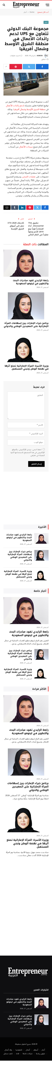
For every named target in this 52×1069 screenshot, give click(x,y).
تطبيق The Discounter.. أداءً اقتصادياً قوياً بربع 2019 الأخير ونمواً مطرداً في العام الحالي (38, 229)
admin (40, 55)
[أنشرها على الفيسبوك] (42, 66)
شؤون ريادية (40, 1054)
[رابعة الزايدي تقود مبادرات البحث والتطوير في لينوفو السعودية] (26, 263)
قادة (17, 1054)
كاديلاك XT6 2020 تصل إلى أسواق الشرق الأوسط (16, 226)
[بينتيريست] (15, 66)
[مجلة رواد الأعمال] (26, 4)
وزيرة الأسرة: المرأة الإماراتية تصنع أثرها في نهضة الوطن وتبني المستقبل (27, 367)
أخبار (25, 12)
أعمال (28, 1050)
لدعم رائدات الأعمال (15, 105)
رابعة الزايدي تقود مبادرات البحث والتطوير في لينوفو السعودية (31, 282)
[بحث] (4, 5)
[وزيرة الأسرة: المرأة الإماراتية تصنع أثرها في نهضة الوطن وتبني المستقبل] (26, 348)
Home (32, 12)
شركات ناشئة (27, 1054)
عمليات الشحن (28, 176)
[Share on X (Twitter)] (29, 66)
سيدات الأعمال (26, 146)
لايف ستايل (7, 1054)
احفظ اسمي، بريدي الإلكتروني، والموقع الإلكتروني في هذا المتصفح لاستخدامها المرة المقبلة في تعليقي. (28, 452)
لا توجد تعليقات (15, 55)
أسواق (35, 1050)
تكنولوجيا (19, 1050)
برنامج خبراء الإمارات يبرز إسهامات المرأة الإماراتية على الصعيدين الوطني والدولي (26, 324)
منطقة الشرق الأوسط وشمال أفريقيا (29, 109)
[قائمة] (47, 5)
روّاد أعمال (8, 1050)
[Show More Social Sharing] (6, 66)
